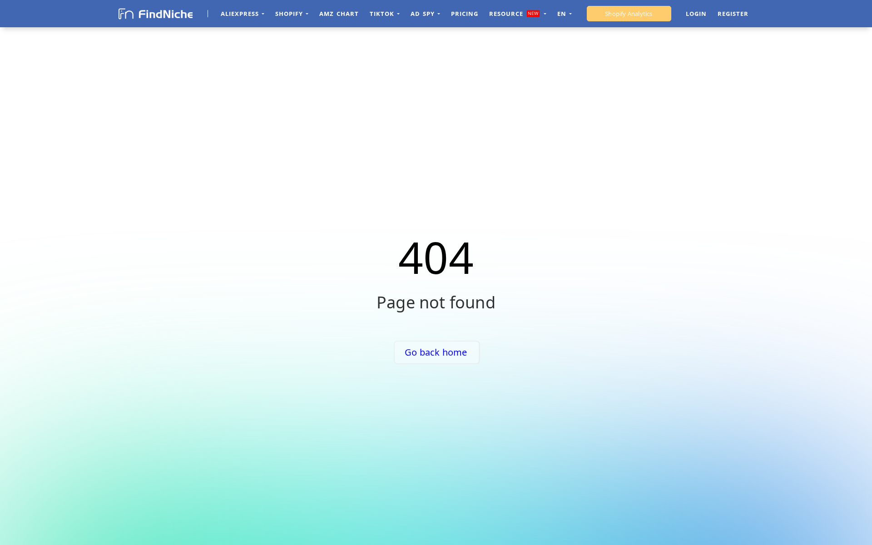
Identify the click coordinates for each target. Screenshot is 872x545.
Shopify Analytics (628, 14)
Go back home (436, 352)
